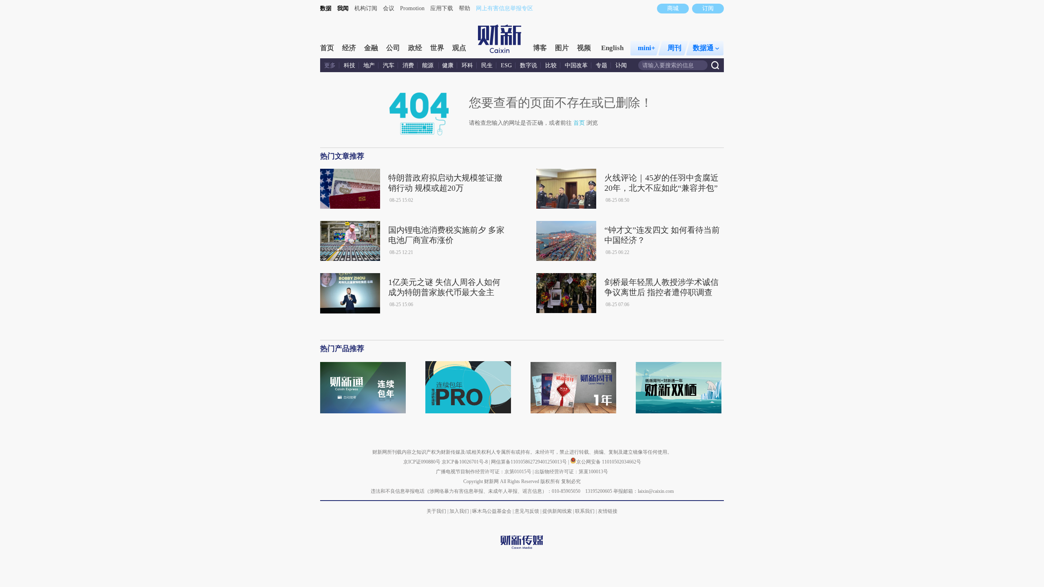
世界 (437, 48)
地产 (369, 65)
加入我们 (459, 511)
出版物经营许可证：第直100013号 (571, 471)
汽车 (388, 65)
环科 (467, 65)
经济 (349, 48)
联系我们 (585, 511)
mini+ (646, 48)
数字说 (528, 65)
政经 (415, 48)
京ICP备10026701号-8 (465, 462)
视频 (584, 48)
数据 (326, 8)
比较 (551, 65)
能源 (428, 65)
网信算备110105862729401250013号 (529, 462)
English (612, 48)
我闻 (343, 8)
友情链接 (607, 511)
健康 (447, 65)
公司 (393, 48)
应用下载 (441, 8)
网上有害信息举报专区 (504, 8)
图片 (562, 48)
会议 (388, 8)
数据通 (703, 48)
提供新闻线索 (557, 511)
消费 (408, 65)
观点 (459, 48)
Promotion (412, 8)
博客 (540, 48)
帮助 (464, 8)
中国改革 (576, 65)
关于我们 (436, 511)
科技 (349, 65)
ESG (506, 65)
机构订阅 (365, 8)
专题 (601, 65)
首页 (327, 48)
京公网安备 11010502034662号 (608, 462)
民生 (487, 65)
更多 (330, 65)
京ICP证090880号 (421, 462)
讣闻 (621, 65)
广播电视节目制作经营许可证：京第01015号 (483, 471)
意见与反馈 (527, 511)
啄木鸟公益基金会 (492, 511)
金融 (371, 48)
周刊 (674, 48)
